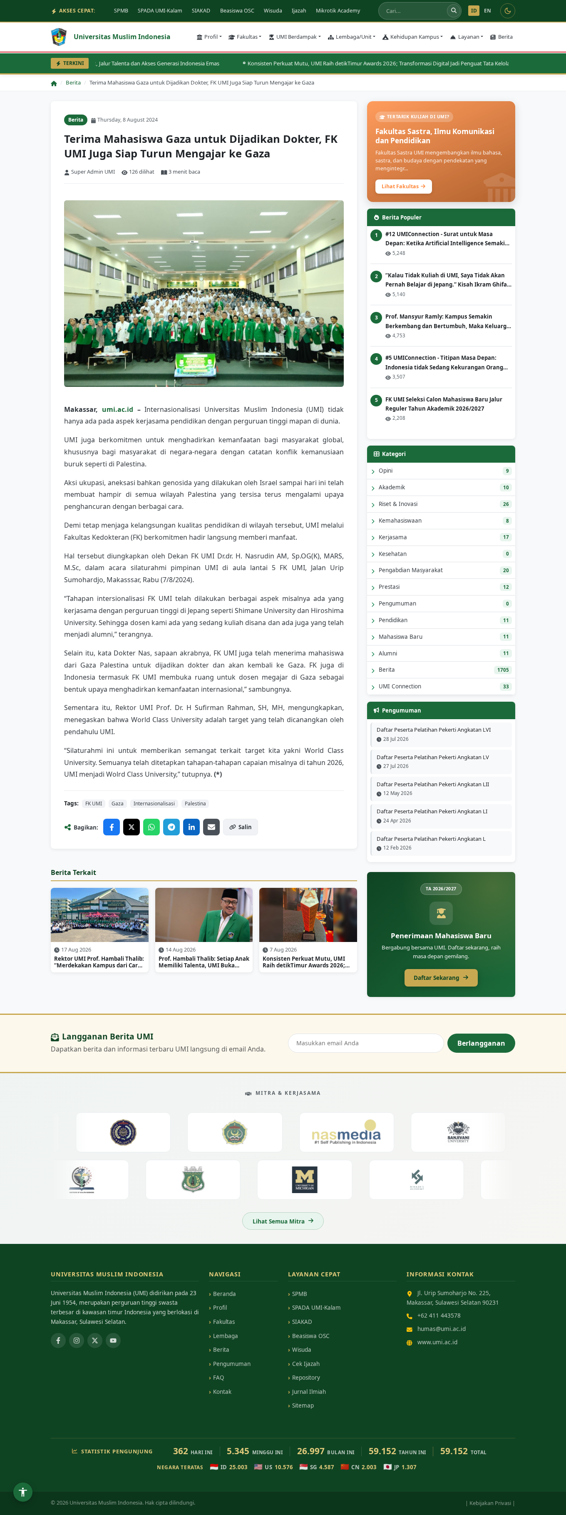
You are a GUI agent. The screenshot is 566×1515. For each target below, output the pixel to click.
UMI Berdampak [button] (296, 36)
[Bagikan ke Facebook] (111, 827)
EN (487, 10)
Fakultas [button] (247, 36)
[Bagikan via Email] (211, 827)
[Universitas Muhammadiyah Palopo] (106, 1132)
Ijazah (299, 10)
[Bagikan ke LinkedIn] (191, 827)
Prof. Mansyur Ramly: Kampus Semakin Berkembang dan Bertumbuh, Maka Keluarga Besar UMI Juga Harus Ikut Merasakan (447, 322)
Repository (306, 1377)
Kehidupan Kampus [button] (414, 36)
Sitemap (303, 1405)
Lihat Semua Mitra (279, 1221)
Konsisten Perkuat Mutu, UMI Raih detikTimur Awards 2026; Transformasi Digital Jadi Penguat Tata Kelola (354, 63)
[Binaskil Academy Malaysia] (433, 1179)
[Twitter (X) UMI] (94, 1340)
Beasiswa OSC (237, 10)
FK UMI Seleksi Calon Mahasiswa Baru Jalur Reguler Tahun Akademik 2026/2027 (443, 404)
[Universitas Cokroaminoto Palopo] (217, 1132)
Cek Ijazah (306, 1364)
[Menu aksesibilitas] (22, 1492)
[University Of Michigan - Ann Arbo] (322, 1179)
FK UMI (93, 803)
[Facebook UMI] (58, 1340)
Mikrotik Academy (338, 10)
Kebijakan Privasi (490, 1503)
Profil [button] (211, 36)
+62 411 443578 (439, 1315)
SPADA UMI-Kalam (160, 10)
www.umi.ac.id (437, 1342)
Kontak (222, 1391)
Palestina (195, 803)
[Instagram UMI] (76, 1340)
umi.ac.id (117, 409)
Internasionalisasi (154, 803)
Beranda (224, 1294)
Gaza (118, 803)
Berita (505, 36)
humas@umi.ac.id (441, 1329)
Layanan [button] (468, 36)
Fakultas (224, 1322)
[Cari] (453, 10)
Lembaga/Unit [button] (354, 36)
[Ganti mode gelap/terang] (507, 10)
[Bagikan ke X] (131, 827)
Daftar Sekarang (436, 978)
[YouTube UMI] (113, 1340)
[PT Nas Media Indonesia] (329, 1132)
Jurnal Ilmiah (309, 1391)
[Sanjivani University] (440, 1132)
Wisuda (273, 10)
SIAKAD (201, 10)
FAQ (218, 1377)
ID (474, 10)
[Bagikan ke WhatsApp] (151, 827)
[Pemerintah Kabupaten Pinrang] (210, 1179)
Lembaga (225, 1336)
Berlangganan (481, 1043)
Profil (220, 1307)
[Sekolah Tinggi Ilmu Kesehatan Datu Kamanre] (98, 1179)
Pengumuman (232, 1364)
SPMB (121, 10)
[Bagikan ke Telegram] (171, 827)
